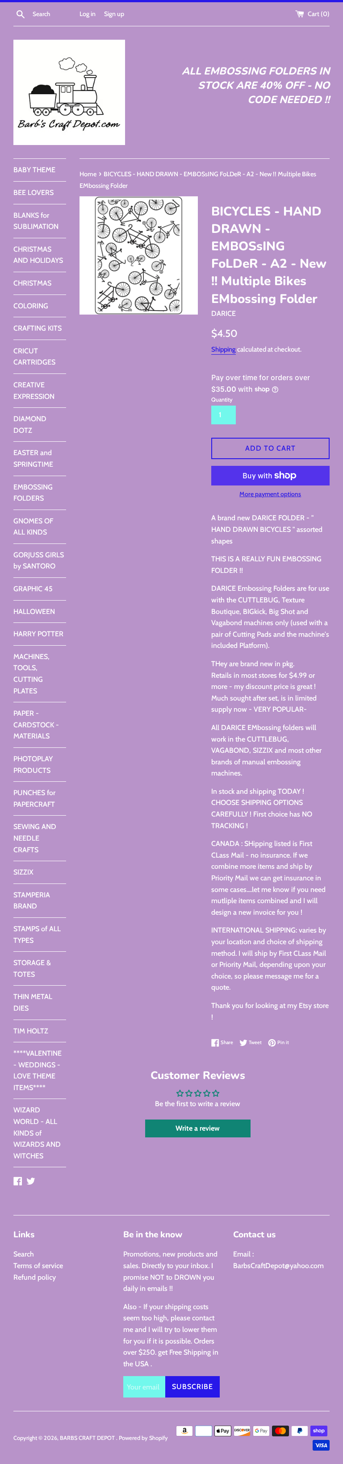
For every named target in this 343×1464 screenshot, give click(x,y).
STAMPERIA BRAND (31, 901)
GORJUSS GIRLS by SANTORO (38, 561)
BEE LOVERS (33, 192)
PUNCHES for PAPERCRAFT (34, 798)
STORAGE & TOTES (32, 968)
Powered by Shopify (143, 1438)
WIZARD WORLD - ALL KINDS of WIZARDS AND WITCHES (37, 1133)
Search (23, 1254)
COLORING (30, 306)
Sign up (114, 14)
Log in (87, 14)
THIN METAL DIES (32, 1002)
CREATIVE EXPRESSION (33, 391)
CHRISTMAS (32, 283)
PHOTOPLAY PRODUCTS (33, 765)
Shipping (223, 349)
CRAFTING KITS (37, 328)
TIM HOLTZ (30, 1031)
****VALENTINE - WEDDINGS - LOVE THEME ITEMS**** (37, 1070)
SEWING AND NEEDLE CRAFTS (34, 838)
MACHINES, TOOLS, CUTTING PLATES (31, 673)
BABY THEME (34, 170)
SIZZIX (23, 872)
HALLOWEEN (34, 611)
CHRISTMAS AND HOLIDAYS (38, 255)
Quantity (222, 399)
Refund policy (34, 1277)
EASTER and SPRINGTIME (33, 458)
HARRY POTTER (38, 634)
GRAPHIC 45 (33, 589)
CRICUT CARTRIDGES (34, 357)
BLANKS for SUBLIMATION (36, 221)
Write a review (198, 1128)
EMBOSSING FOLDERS (33, 493)
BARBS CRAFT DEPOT (88, 1438)
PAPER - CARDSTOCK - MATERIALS (36, 724)
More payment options (270, 494)
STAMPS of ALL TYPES (37, 935)
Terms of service (38, 1265)
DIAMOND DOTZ (29, 425)
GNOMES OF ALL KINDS (33, 527)
